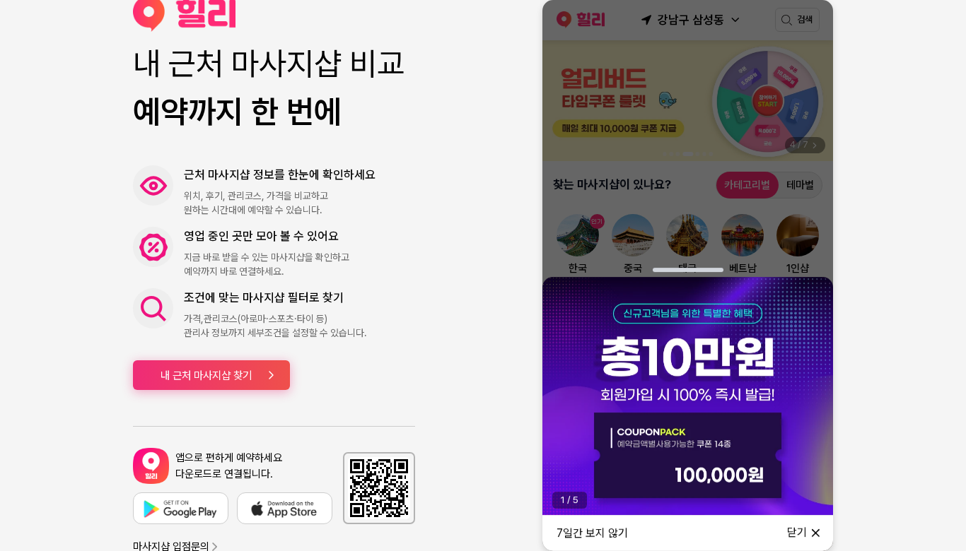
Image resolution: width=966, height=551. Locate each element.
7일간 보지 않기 (592, 533)
